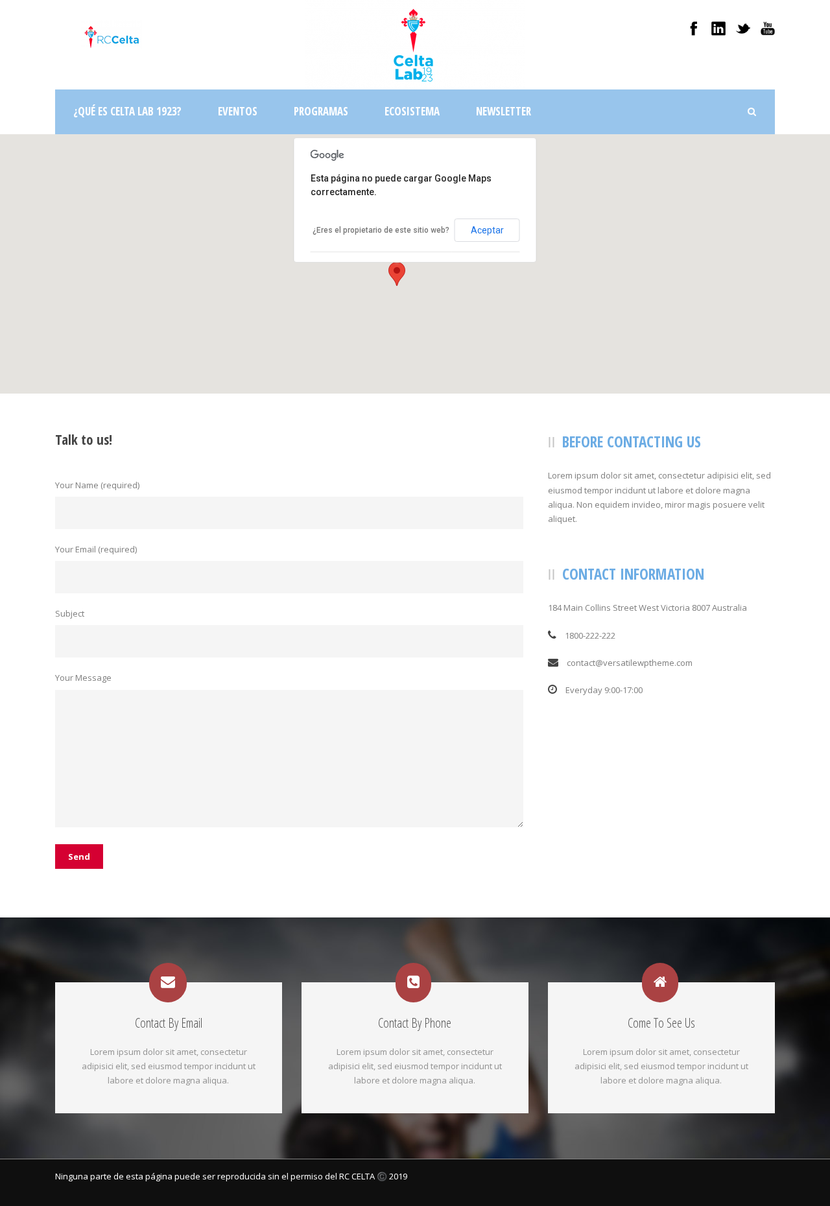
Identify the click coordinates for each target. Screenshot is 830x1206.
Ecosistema (412, 111)
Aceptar (487, 230)
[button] (396, 274)
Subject (69, 613)
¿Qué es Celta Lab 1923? (127, 111)
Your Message (83, 677)
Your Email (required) (96, 549)
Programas (321, 111)
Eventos (237, 111)
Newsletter (503, 111)
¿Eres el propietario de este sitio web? (381, 230)
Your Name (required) (97, 485)
